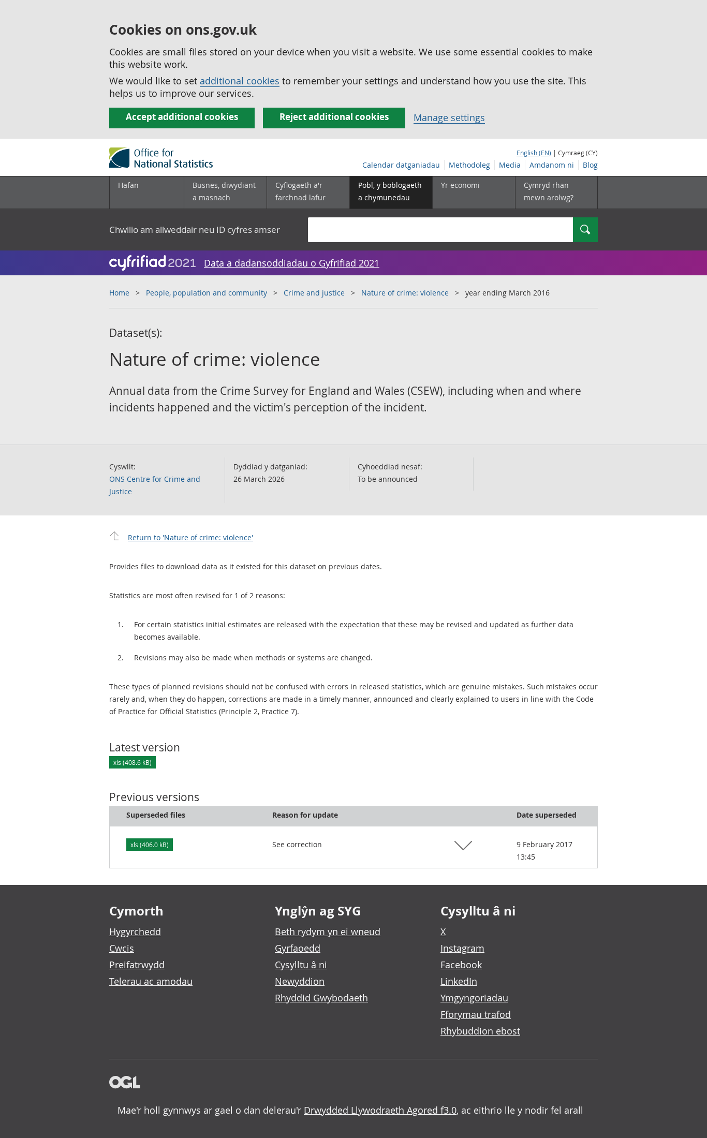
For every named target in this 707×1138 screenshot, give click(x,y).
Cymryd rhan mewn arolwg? (548, 191)
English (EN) (534, 153)
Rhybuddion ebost (480, 1031)
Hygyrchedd (135, 931)
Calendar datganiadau (401, 165)
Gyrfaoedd (297, 948)
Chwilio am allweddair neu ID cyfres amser (194, 229)
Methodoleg (469, 165)
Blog (590, 165)
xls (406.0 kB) (149, 844)
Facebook (461, 964)
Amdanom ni (551, 165)
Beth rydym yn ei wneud (327, 931)
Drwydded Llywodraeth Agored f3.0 (380, 1110)
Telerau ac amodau (151, 981)
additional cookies (239, 81)
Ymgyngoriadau (474, 998)
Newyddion (300, 981)
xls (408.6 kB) (132, 762)
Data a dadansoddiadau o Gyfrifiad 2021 (291, 263)
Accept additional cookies (182, 117)
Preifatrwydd (137, 964)
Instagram (462, 948)
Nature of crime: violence (405, 293)
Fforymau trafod (475, 1014)
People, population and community (206, 293)
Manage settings (449, 117)
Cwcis (121, 948)
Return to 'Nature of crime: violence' (190, 537)
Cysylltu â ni (301, 964)
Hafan (128, 185)
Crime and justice (314, 293)
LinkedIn (458, 981)
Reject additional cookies (334, 117)
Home (119, 293)
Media (510, 165)
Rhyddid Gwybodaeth (321, 998)
